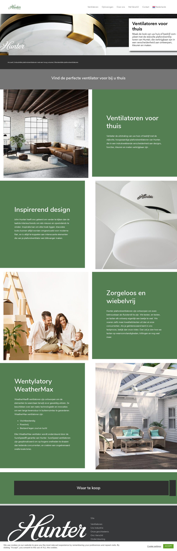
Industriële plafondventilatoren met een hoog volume (33, 62)
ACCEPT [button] (168, 546)
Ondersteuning (98, 539)
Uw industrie (97, 527)
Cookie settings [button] (154, 546)
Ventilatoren (96, 524)
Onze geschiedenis (100, 531)
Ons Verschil (97, 535)
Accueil (10, 62)
